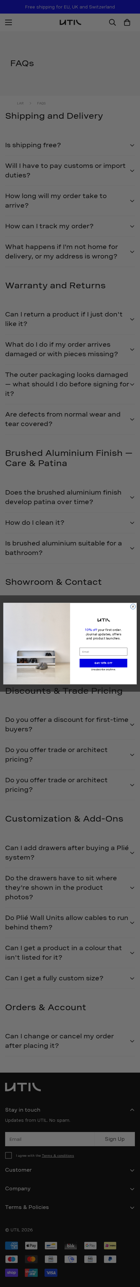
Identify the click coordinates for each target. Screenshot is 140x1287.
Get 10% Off (103, 663)
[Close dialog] (133, 606)
